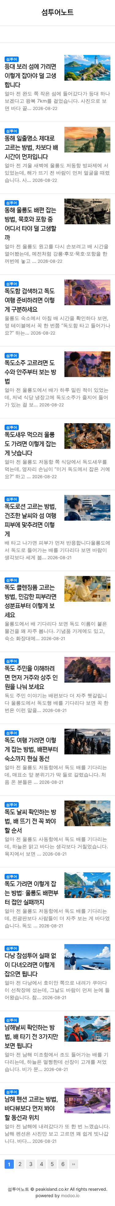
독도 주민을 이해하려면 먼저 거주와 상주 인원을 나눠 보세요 (31, 678)
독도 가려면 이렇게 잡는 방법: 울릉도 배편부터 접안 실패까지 (31, 893)
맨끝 (73, 1164)
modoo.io (70, 1195)
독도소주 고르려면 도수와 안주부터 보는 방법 (30, 372)
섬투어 (11, 59)
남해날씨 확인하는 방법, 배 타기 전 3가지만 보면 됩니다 (31, 1037)
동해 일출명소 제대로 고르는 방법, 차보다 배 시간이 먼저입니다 (31, 147)
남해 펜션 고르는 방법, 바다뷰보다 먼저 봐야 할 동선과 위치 (31, 1108)
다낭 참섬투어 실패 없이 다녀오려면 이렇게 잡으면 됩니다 (30, 965)
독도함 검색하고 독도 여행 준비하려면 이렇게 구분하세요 (30, 300)
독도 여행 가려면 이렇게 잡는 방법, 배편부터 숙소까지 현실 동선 (31, 749)
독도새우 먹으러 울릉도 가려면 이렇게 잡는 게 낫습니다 (30, 444)
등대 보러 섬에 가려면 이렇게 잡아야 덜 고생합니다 (30, 76)
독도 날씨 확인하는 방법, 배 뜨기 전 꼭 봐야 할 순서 (30, 821)
